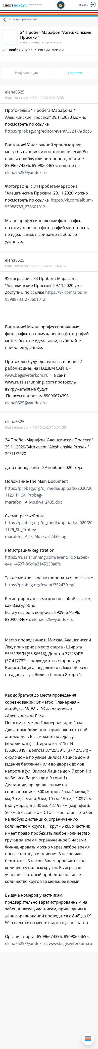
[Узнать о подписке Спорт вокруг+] (61, 5)
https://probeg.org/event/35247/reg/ (40, 585)
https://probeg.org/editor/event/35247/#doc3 (48, 131)
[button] (88, 1039)
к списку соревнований (23, 19)
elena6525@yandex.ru (26, 172)
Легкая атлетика (35, 4)
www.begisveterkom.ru (26, 375)
